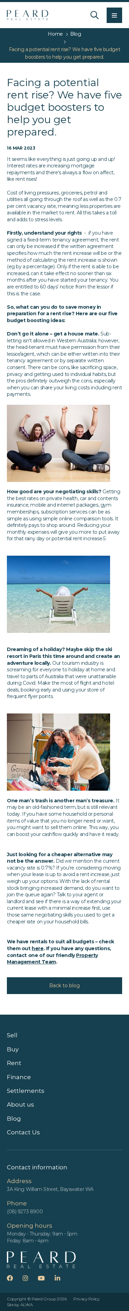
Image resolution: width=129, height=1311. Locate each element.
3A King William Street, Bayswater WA (50, 1189)
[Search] (94, 15)
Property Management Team (52, 958)
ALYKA (26, 1304)
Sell (12, 1035)
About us (20, 1104)
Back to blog (64, 985)
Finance (19, 1077)
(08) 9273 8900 (25, 1211)
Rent (14, 1063)
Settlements (25, 1090)
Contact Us (23, 1132)
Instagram (30, 1278)
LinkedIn (62, 1278)
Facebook (14, 1278)
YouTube (45, 1278)
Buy (13, 1049)
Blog (14, 1118)
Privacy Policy (86, 1298)
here (37, 948)
